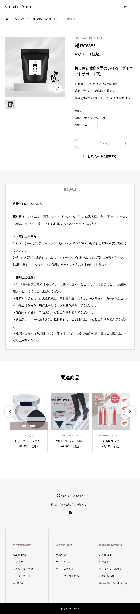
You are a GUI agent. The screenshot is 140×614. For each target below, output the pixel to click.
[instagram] (70, 513)
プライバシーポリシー (112, 568)
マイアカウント (65, 568)
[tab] (70, 189)
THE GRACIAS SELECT (88, 38)
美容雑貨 (18, 583)
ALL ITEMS (19, 554)
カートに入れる (100, 143)
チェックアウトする (67, 576)
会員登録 (61, 554)
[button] (10, 411)
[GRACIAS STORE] (18, 6)
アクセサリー (20, 561)
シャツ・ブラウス (23, 568)
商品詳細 (70, 189)
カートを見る (63, 561)
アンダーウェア (22, 576)
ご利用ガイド (106, 554)
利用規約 (104, 561)
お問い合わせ (106, 576)
